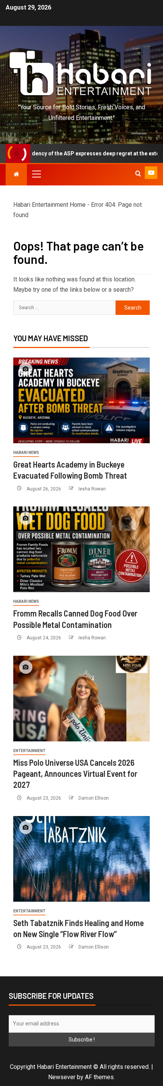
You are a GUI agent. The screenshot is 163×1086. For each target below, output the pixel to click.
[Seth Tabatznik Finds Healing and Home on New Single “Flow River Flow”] (81, 859)
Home (78, 204)
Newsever (61, 1077)
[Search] (138, 173)
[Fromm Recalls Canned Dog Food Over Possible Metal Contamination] (81, 549)
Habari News (26, 452)
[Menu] (36, 173)
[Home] (16, 174)
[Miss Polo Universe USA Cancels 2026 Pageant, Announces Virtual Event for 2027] (81, 698)
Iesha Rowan (92, 489)
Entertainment (29, 751)
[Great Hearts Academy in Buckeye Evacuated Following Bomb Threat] (81, 400)
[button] (36, 173)
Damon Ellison (93, 798)
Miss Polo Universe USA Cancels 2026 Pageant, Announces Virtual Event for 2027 (75, 773)
